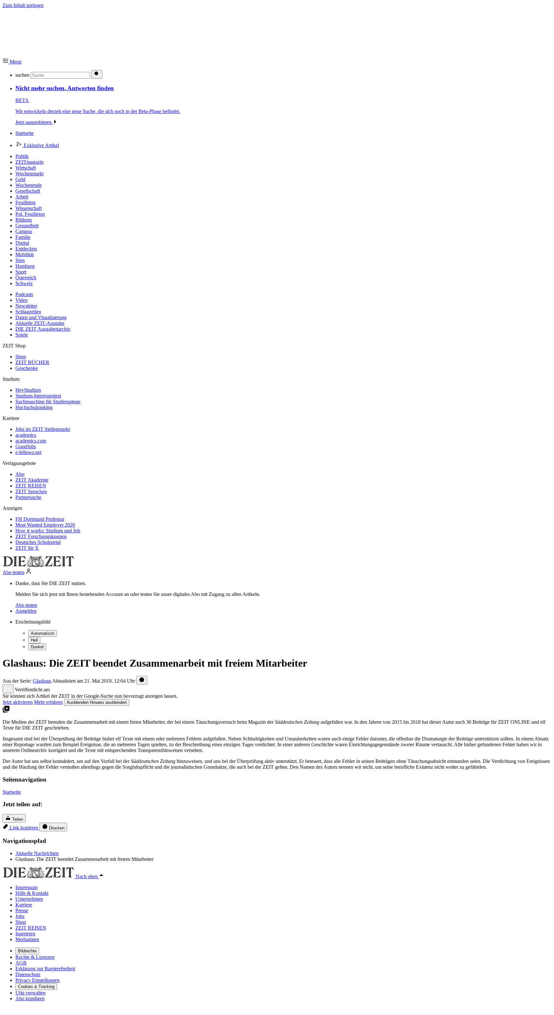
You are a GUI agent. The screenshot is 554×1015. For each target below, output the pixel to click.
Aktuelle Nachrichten (37, 853)
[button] (12, 62)
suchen (22, 75)
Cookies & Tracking (36, 986)
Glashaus (42, 681)
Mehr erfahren (48, 702)
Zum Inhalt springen (23, 5)
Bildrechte (27, 951)
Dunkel (37, 646)
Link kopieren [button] (23, 827)
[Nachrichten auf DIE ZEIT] (38, 565)
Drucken (56, 828)
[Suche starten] (96, 74)
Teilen (17, 819)
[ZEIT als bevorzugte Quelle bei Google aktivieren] (6, 711)
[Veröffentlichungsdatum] (141, 680)
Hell (34, 640)
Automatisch (42, 633)
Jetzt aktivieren (18, 702)
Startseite (12, 792)
